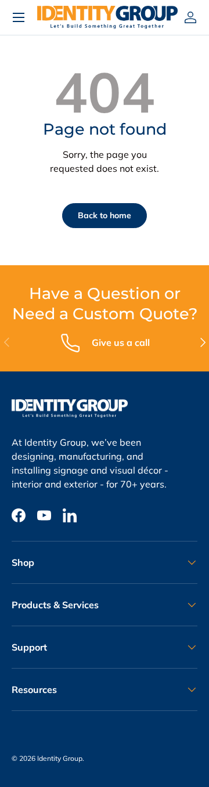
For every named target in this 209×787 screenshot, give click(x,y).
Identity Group (59, 758)
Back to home (104, 215)
